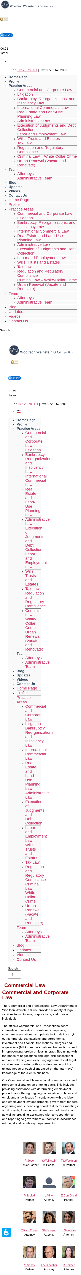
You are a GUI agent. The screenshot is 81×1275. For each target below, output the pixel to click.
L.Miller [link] (49, 1195)
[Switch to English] (19, 411)
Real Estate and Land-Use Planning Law (40, 114)
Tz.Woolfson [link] (69, 1160)
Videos (14, 191)
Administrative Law (33, 121)
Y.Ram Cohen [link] (29, 1230)
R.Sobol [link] (29, 1160)
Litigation (25, 94)
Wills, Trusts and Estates (38, 138)
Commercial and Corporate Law (44, 90)
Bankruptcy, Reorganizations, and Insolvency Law (46, 101)
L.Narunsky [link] (69, 1230)
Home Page (18, 77)
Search (5, 330)
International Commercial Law (43, 107)
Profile (14, 81)
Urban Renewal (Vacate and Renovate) (41, 163)
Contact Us (18, 195)
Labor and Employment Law (41, 134)
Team (13, 169)
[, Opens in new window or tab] (4, 20)
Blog (12, 182)
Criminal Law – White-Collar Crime (47, 156)
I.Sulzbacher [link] (49, 1265)
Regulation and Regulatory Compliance (40, 149)
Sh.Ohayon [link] (49, 1230)
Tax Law (24, 143)
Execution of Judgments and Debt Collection (46, 127)
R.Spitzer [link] (69, 1265)
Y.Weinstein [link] (49, 1160)
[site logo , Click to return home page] (27, 8)
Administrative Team (34, 178)
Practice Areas (20, 85)
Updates (15, 187)
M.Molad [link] (29, 1195)
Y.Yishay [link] (29, 1265)
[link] (69, 1153)
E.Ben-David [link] (69, 1195)
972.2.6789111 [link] (27, 70)
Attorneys (25, 174)
